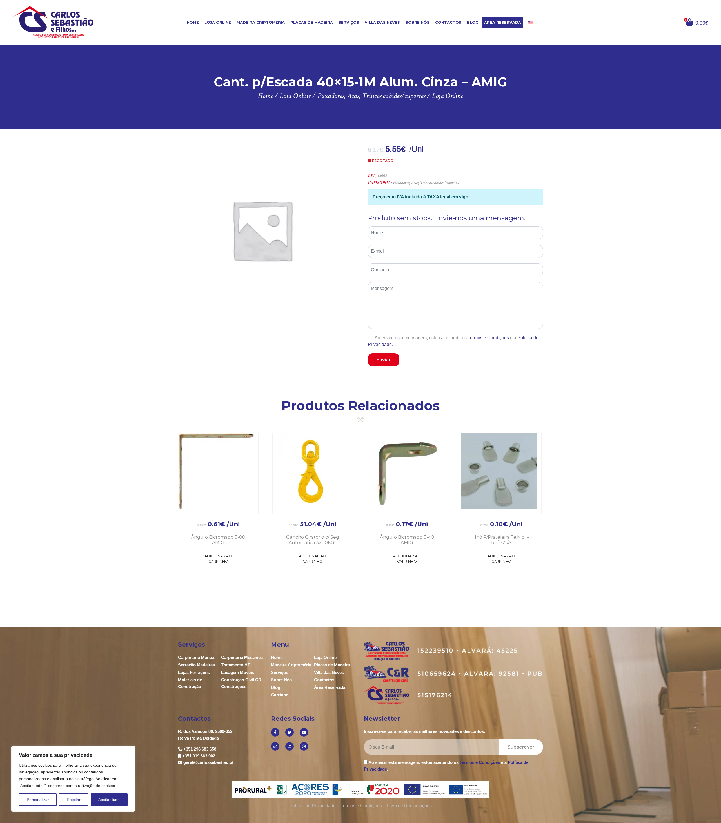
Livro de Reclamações (409, 805)
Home (193, 22)
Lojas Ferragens (194, 672)
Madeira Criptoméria (261, 22)
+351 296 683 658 (199, 749)
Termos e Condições (488, 337)
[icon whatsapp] (275, 746)
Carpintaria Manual (196, 657)
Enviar (384, 359)
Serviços (349, 22)
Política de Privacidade (313, 805)
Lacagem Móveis (237, 672)
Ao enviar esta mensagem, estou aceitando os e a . (453, 341)
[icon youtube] (304, 732)
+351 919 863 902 (198, 755)
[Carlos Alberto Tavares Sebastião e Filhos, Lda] (71, 21)
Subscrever (521, 747)
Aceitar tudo (109, 799)
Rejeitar (74, 799)
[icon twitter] (289, 732)
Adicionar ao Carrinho (218, 559)
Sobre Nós (418, 22)
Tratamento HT (235, 664)
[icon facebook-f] (275, 732)
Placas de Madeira (311, 22)
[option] (262, 230)
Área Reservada (502, 22)
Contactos (448, 22)
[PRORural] (254, 789)
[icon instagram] (304, 746)
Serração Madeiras (196, 664)
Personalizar (38, 799)
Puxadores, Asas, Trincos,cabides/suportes (426, 183)
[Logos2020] (360, 789)
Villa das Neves (382, 22)
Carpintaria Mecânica (242, 657)
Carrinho (279, 694)
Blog (473, 22)
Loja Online (217, 22)
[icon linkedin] (289, 746)
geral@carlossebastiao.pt (208, 762)
